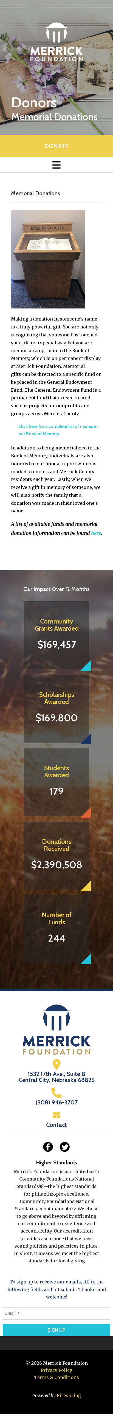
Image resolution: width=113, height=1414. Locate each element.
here (96, 533)
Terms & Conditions (56, 1377)
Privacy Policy (56, 1370)
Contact (56, 1125)
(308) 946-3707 (57, 1102)
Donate (56, 146)
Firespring (69, 1395)
